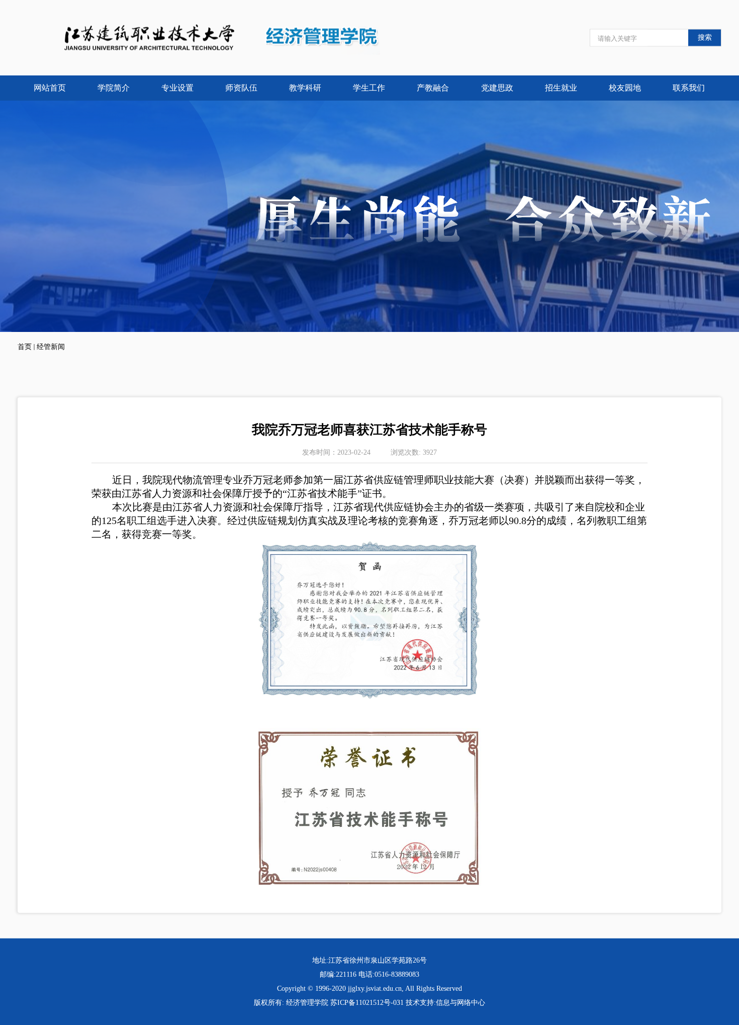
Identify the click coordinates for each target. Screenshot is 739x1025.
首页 (25, 347)
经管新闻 (51, 347)
